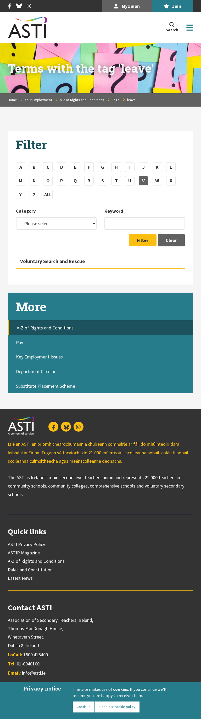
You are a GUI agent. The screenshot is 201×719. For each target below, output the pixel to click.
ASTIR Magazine (24, 553)
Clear (171, 240)
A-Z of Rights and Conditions (82, 99)
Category (26, 211)
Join (176, 6)
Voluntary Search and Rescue (52, 261)
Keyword (113, 211)
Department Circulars (37, 371)
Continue (84, 706)
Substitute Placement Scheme (45, 386)
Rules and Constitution (30, 570)
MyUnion (130, 6)
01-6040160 (28, 664)
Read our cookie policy (117, 706)
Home (12, 99)
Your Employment (38, 99)
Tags (115, 99)
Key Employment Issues (39, 357)
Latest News (20, 578)
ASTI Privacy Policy (26, 544)
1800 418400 (35, 655)
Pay (19, 342)
